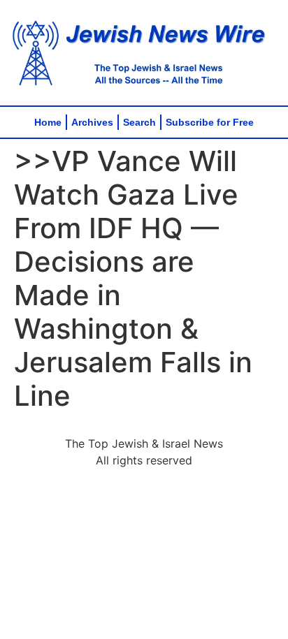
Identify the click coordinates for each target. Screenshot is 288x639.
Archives (92, 122)
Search (139, 122)
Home (48, 122)
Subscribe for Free (210, 122)
